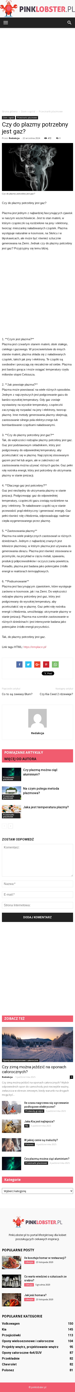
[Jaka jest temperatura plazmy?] (11, 811)
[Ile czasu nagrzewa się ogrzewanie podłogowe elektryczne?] (11, 1107)
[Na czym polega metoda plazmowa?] (11, 793)
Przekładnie (11, 1358)
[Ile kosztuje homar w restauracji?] (11, 1262)
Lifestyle (29, 1262)
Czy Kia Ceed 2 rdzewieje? (56, 694)
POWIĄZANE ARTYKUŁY (23, 752)
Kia (26, 1125)
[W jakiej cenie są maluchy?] (11, 1145)
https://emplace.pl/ (34, 647)
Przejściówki (11, 1335)
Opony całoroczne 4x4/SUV (22, 1353)
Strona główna (10, 111)
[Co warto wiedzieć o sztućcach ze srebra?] (11, 1281)
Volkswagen (11, 1323)
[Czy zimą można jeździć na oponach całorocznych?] (37, 1044)
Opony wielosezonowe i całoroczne (20, 1060)
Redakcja (14, 138)
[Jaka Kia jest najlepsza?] (11, 1126)
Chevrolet (9, 1364)
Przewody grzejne (34, 1111)
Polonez (29, 1144)
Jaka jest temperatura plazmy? (46, 807)
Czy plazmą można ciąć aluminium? (46, 1158)
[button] (69, 22)
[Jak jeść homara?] (11, 1300)
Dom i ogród (8, 117)
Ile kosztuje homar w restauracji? (45, 1257)
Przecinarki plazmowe (27, 117)
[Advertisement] (37, 68)
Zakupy (29, 1284)
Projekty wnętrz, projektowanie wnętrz (30, 1347)
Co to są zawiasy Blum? (17, 694)
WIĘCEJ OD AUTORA (20, 759)
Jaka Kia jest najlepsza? (39, 1121)
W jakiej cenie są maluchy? (41, 1140)
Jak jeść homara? (35, 1295)
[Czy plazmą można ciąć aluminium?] (11, 774)
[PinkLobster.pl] (37, 8)
